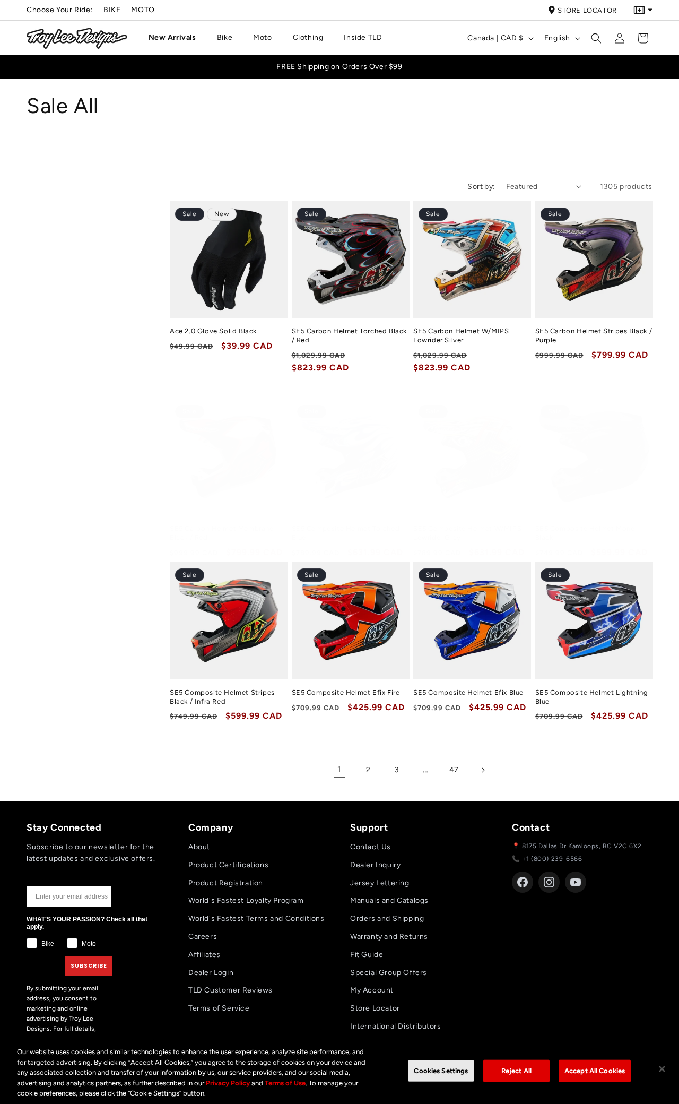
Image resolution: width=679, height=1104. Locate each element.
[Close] (662, 1069)
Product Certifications (228, 864)
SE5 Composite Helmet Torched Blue (346, 533)
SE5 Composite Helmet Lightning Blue (591, 696)
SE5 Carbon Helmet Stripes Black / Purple (593, 335)
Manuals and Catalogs (389, 900)
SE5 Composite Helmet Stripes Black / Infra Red (222, 696)
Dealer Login (210, 972)
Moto (142, 9)
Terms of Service (219, 1008)
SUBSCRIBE (89, 966)
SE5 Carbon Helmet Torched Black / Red (349, 335)
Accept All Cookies (594, 1071)
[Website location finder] (642, 10)
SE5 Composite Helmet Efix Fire (346, 692)
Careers (202, 936)
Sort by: (481, 186)
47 (454, 769)
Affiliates (204, 954)
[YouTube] (575, 882)
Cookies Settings (441, 1071)
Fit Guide (366, 954)
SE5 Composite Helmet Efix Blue (468, 692)
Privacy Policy (228, 1083)
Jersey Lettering (380, 882)
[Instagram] (549, 882)
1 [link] (339, 769)
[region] (339, 1070)
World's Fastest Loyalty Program (246, 900)
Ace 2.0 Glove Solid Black (213, 331)
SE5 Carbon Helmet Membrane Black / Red (222, 533)
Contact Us (370, 846)
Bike (111, 9)
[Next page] (482, 770)
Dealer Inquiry (375, 864)
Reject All (516, 1071)
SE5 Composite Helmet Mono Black (585, 533)
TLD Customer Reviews (230, 990)
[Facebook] (522, 882)
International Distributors (395, 1026)
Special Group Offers (388, 972)
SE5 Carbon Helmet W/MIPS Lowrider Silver (461, 335)
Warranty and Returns (389, 936)
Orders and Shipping (387, 918)
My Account (372, 990)
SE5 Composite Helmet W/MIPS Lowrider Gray (467, 533)
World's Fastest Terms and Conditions (256, 918)
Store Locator (587, 10)
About (199, 846)
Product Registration (225, 882)
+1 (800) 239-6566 (552, 858)
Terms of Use (285, 1083)
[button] (176, 38)
